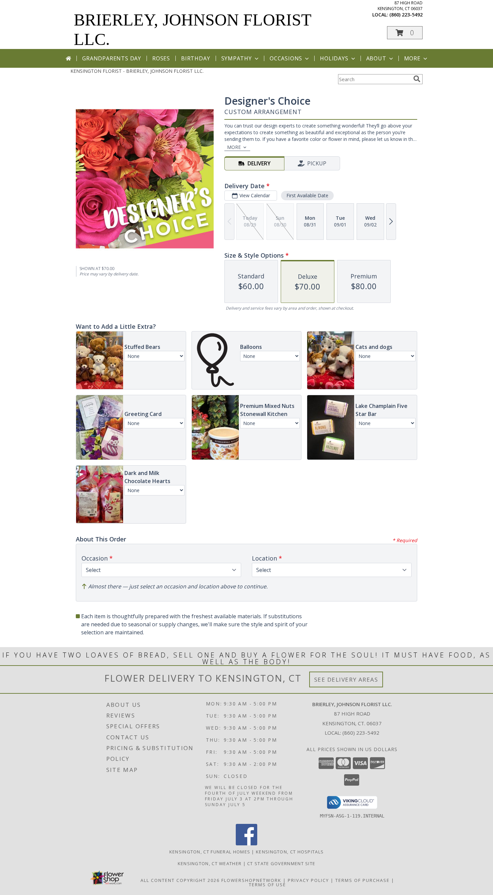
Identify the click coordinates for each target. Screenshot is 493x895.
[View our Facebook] (246, 843)
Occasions (286, 58)
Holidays (334, 58)
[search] (417, 79)
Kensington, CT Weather (210, 863)
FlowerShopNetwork (251, 880)
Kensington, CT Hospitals (290, 852)
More (412, 58)
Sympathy (236, 58)
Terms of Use (267, 885)
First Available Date (307, 195)
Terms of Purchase (362, 880)
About (376, 58)
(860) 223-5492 (406, 14)
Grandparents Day (111, 58)
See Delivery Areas (346, 679)
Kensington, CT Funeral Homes (209, 852)
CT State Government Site (281, 863)
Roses (161, 58)
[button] (405, 32)
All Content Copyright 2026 (180, 880)
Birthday (195, 58)
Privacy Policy (308, 880)
